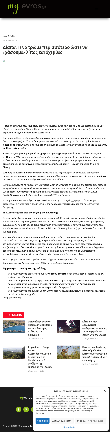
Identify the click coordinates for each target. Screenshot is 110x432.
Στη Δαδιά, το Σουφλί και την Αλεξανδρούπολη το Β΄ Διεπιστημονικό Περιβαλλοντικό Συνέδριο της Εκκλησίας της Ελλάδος (40, 357)
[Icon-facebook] (18, 409)
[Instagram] (26, 409)
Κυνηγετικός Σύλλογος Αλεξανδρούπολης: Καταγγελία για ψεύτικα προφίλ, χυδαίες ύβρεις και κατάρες (94, 354)
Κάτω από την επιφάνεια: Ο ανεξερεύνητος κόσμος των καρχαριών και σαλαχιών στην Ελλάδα (94, 328)
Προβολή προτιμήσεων (90, 421)
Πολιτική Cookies (69, 427)
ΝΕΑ (5, 36)
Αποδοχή (42, 421)
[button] (104, 390)
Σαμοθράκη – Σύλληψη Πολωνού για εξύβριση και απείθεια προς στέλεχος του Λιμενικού (40, 328)
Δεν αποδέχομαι (62, 421)
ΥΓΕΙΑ (11, 36)
